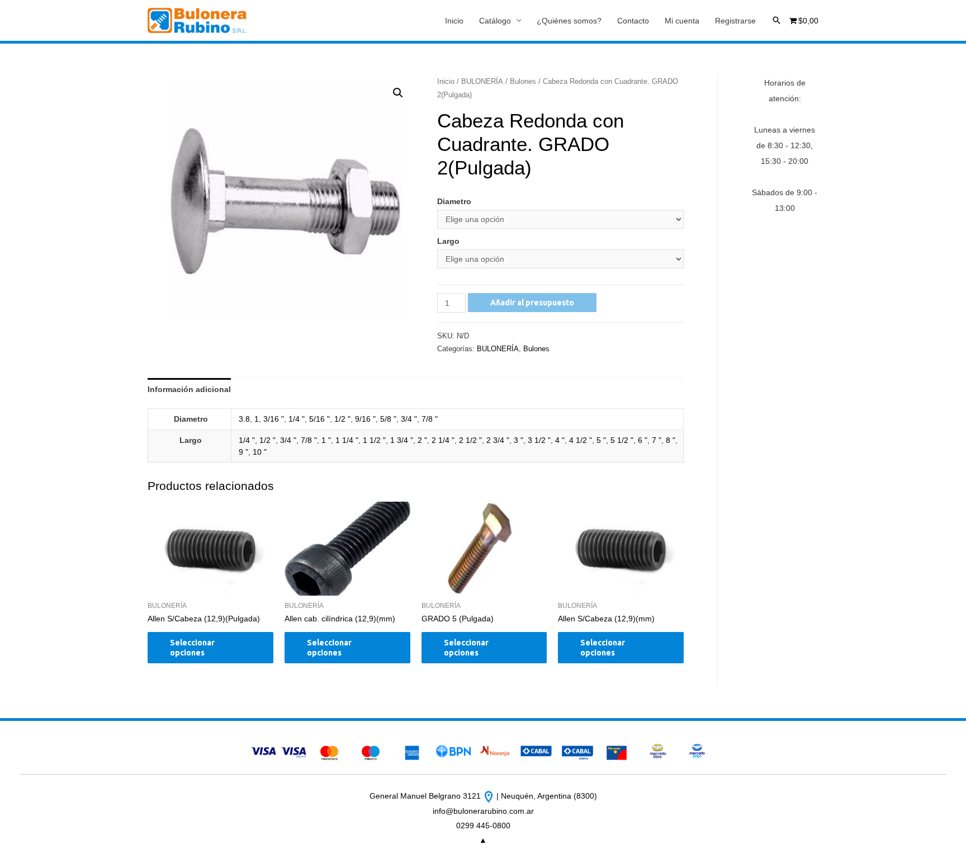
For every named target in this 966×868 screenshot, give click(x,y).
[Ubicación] (489, 795)
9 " (243, 451)
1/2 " (342, 418)
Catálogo (495, 20)
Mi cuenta (682, 20)
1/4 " (296, 418)
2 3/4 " (497, 440)
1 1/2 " (374, 440)
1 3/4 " (401, 440)
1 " (326, 440)
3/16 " (273, 418)
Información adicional (189, 389)
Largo (448, 241)
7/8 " (430, 418)
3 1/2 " (539, 440)
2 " (422, 440)
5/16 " (319, 418)
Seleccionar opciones (192, 647)
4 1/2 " (580, 440)
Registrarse (735, 20)
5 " (601, 440)
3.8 (244, 418)
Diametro (454, 201)
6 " (642, 440)
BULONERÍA (482, 81)
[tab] (189, 389)
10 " (260, 451)
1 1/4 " (346, 440)
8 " (670, 440)
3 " (518, 440)
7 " (656, 440)
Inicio (454, 20)
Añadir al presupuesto (532, 302)
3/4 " (409, 418)
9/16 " (365, 418)
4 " (560, 440)
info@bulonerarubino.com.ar (483, 810)
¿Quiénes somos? (569, 20)
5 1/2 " (621, 440)
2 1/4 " (443, 440)
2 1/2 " (470, 440)
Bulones (523, 81)
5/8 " (388, 418)
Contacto (633, 20)
